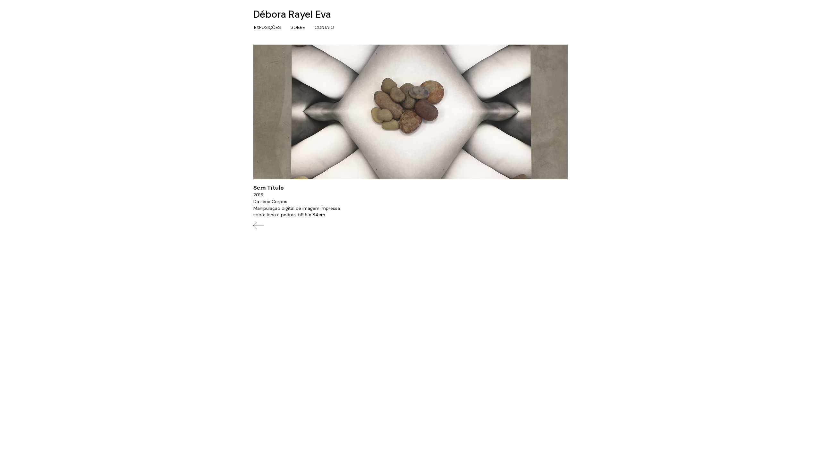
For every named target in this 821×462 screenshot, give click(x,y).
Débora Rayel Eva (292, 14)
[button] (410, 112)
